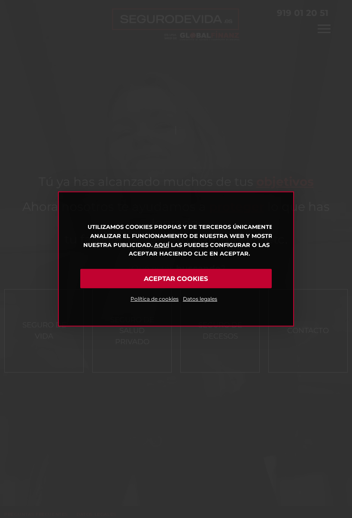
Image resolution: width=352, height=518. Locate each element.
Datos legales (200, 299)
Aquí (161, 244)
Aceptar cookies (176, 278)
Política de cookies (154, 299)
